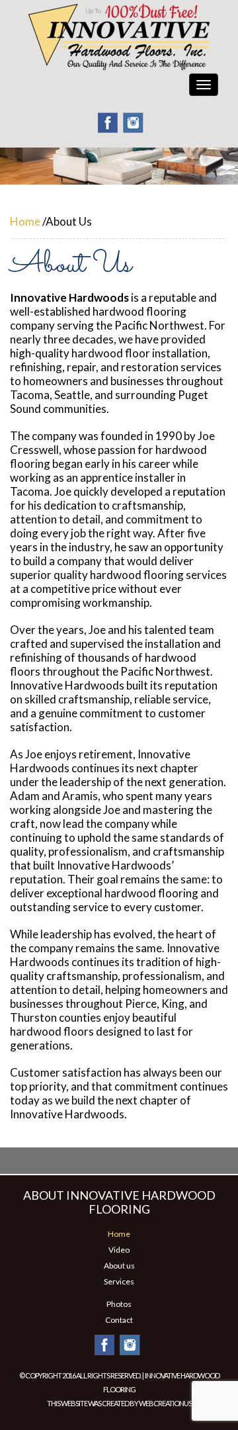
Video (119, 1250)
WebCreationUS (165, 1403)
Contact (119, 1320)
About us (119, 1266)
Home (25, 221)
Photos (119, 1304)
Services (119, 1281)
